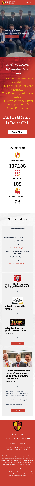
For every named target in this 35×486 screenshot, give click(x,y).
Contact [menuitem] (8, 438)
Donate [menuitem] (16, 438)
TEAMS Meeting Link (17, 248)
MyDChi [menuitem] (9, 440)
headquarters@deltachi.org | (14, 449)
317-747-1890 (24, 449)
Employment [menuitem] (26, 438)
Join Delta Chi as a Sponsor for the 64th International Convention (16, 330)
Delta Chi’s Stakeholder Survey (15, 307)
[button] (2, 29)
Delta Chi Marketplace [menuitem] (21, 440)
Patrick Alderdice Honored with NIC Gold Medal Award (17, 285)
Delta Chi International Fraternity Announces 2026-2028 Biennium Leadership (18, 374)
